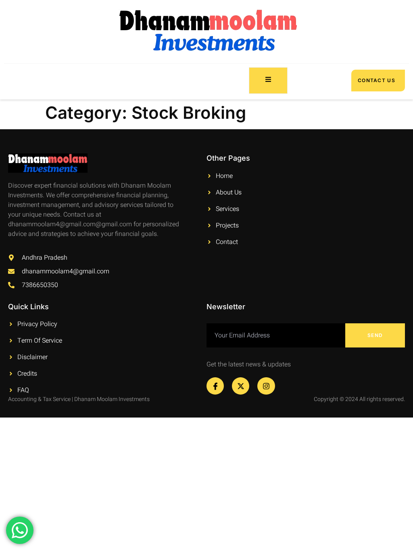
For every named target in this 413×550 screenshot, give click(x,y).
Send (375, 335)
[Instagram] (266, 386)
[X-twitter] (240, 386)
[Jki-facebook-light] (215, 386)
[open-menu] (268, 80)
